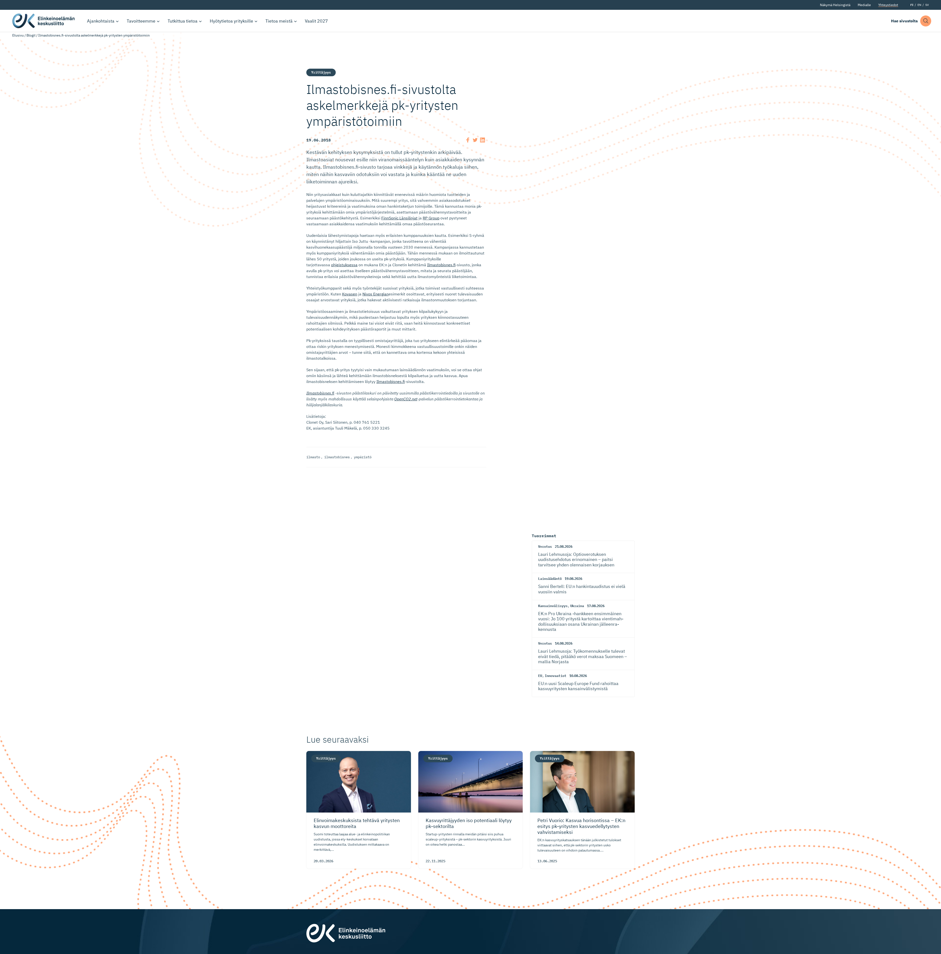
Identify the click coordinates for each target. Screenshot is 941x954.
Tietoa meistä (279, 21)
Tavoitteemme (141, 21)
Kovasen (349, 294)
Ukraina (577, 606)
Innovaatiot (555, 676)
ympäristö (362, 457)
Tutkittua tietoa (183, 21)
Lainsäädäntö (550, 578)
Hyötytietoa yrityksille (231, 21)
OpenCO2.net (405, 398)
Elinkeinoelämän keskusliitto (44, 20)
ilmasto (313, 457)
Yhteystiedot (888, 5)
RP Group (431, 218)
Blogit (31, 35)
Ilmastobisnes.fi (441, 264)
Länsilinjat (408, 218)
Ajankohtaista (100, 21)
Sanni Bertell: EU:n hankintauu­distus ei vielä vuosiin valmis (581, 589)
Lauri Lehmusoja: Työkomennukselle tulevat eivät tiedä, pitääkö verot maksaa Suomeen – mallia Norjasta (582, 656)
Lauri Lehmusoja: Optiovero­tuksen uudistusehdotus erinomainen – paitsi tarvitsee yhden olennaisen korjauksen (576, 559)
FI (911, 5)
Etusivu (18, 35)
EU (540, 676)
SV (927, 5)
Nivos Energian (375, 294)
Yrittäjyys (321, 72)
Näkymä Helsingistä (835, 5)
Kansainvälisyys (553, 606)
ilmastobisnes (337, 457)
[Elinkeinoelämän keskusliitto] (345, 932)
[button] (925, 20)
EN (919, 5)
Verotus (545, 546)
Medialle (864, 5)
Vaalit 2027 (316, 21)
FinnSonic (389, 218)
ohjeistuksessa (344, 264)
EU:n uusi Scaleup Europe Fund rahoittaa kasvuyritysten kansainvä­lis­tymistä (578, 686)
